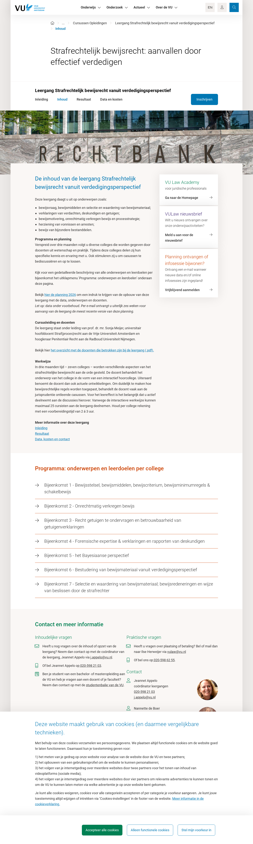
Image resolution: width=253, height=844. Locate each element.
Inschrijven (204, 99)
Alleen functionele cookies (150, 830)
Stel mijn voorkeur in (196, 830)
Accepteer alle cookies (102, 830)
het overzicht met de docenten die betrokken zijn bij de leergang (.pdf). (102, 350)
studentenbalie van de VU (105, 685)
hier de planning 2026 (60, 295)
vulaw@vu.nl (176, 652)
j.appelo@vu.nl (101, 657)
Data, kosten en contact (52, 439)
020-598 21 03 (90, 666)
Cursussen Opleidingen (90, 23)
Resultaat (42, 434)
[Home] (52, 23)
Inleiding (41, 428)
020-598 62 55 (164, 660)
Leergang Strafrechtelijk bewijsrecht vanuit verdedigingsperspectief (164, 23)
